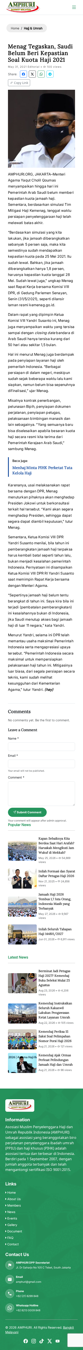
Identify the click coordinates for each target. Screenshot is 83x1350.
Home (15, 28)
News (10, 1212)
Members (13, 1205)
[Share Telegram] (50, 74)
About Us (13, 1199)
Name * (13, 738)
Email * (13, 755)
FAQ (10, 1238)
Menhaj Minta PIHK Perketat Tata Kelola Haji (42, 470)
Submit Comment (28, 812)
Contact (12, 1244)
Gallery (11, 1225)
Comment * (16, 777)
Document (14, 1231)
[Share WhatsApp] (41, 74)
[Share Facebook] (23, 74)
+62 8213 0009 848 (28, 1310)
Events (11, 1218)
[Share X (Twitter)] (32, 74)
